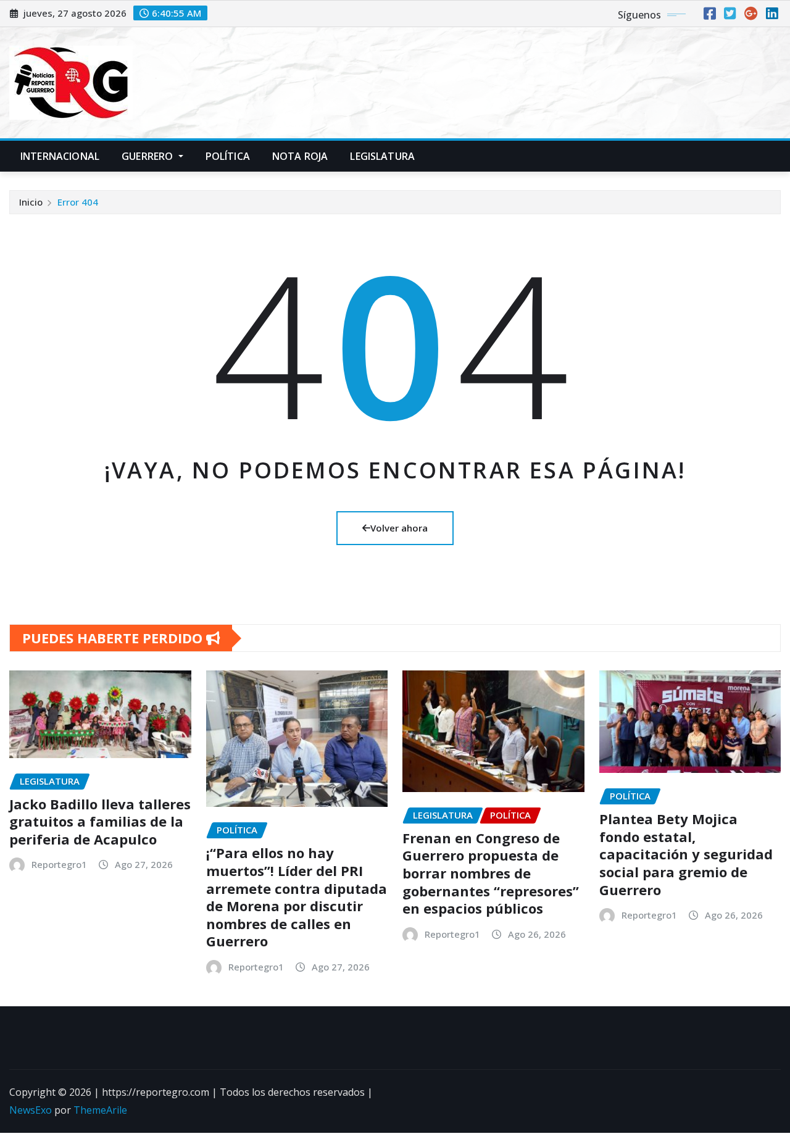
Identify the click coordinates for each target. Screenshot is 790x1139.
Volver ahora (399, 528)
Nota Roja (300, 156)
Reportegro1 (59, 864)
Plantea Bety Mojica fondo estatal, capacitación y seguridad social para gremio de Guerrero (686, 853)
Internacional (59, 156)
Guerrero (148, 156)
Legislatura (382, 156)
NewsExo (30, 1110)
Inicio (31, 202)
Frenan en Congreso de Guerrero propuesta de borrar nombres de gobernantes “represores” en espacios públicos (490, 872)
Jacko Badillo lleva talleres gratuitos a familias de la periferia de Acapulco (100, 821)
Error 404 (77, 202)
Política (228, 156)
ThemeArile (100, 1110)
